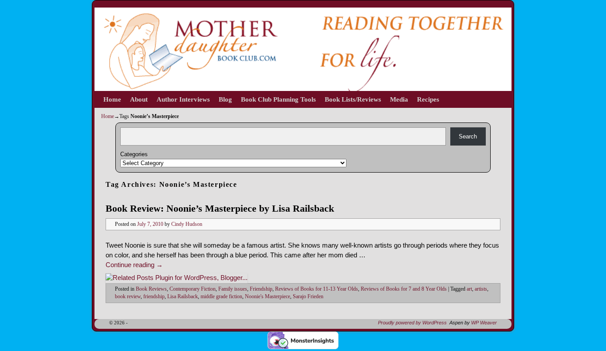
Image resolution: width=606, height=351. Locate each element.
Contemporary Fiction (192, 289)
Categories (134, 154)
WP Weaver (484, 322)
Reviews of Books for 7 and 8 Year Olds (404, 289)
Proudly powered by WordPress (412, 322)
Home (112, 99)
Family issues (232, 289)
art (469, 289)
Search (468, 136)
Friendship (261, 289)
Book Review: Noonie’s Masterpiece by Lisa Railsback (220, 208)
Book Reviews (151, 289)
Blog (225, 99)
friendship (154, 297)
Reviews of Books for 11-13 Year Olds (316, 289)
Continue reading (134, 264)
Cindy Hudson (186, 224)
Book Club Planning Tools (278, 99)
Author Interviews (183, 99)
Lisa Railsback (182, 297)
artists (481, 289)
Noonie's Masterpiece (267, 297)
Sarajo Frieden (308, 297)
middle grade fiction (221, 297)
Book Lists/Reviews (353, 99)
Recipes (428, 99)
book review (128, 297)
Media (399, 99)
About (139, 99)
